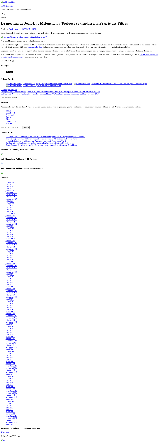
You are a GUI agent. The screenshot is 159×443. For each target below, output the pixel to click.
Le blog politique (7, 6)
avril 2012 (9, 408)
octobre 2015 (10, 320)
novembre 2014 (11, 343)
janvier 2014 (10, 364)
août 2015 (9, 324)
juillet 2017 (10, 276)
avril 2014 (9, 357)
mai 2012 (9, 405)
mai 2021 (9, 184)
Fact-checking (11, 121)
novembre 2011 (11, 418)
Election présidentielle (9, 90)
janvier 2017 (10, 289)
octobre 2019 (10, 222)
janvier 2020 (10, 216)
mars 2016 (9, 309)
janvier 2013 (10, 389)
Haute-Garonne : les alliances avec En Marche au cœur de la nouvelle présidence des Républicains (42, 145)
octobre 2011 (10, 420)
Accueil (8, 111)
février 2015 (10, 337)
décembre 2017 (11, 266)
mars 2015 (9, 335)
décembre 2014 (11, 341)
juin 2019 (9, 230)
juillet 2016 (10, 301)
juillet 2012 (10, 401)
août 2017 (9, 274)
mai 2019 (9, 232)
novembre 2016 (11, 293)
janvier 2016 (10, 314)
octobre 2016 (10, 295)
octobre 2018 (10, 247)
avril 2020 (9, 209)
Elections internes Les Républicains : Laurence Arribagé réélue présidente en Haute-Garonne (40, 143)
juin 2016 (9, 303)
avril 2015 (9, 332)
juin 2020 (9, 205)
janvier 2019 (10, 241)
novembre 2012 (11, 393)
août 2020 (9, 201)
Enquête (9, 117)
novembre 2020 (11, 195)
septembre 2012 (11, 397)
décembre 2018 (11, 243)
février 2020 (10, 213)
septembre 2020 (11, 199)
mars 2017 (9, 284)
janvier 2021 (10, 191)
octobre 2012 (10, 395)
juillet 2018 (10, 251)
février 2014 (10, 362)
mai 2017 (9, 280)
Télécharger (5, 432)
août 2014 (9, 349)
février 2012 (10, 412)
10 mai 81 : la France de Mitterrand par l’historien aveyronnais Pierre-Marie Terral (36, 141)
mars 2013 (9, 385)
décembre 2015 (11, 316)
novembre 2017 (11, 268)
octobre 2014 (10, 345)
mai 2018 (9, 255)
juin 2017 (9, 278)
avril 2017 (9, 282)
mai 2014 (9, 355)
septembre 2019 (11, 224)
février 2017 (10, 287)
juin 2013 (9, 378)
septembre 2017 (11, 272)
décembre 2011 (11, 416)
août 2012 (9, 399)
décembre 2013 (11, 366)
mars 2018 (9, 259)
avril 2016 (9, 307)
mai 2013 (9, 380)
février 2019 (10, 239)
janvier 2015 (10, 339)
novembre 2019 (11, 220)
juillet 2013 (10, 376)
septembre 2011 (11, 422)
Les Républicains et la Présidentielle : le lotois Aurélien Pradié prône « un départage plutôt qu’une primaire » (45, 137)
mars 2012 (9, 410)
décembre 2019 (11, 218)
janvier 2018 (10, 264)
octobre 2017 (10, 270)
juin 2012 (9, 403)
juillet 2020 (10, 203)
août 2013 (9, 374)
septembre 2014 (11, 347)
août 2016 (9, 299)
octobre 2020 (10, 197)
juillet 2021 (10, 182)
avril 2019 (9, 234)
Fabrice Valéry (14, 29)
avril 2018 (9, 257)
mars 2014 (9, 360)
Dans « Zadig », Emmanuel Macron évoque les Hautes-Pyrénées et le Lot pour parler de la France (42, 139)
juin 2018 (9, 253)
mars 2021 (9, 188)
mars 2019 (9, 236)
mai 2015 (9, 330)
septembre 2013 (11, 372)
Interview (9, 123)
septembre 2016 (11, 297)
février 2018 (10, 261)
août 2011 (9, 424)
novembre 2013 (11, 368)
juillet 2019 (10, 228)
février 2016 (10, 312)
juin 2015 (9, 328)
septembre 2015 (11, 322)
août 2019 (9, 226)
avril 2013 (9, 383)
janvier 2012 (10, 414)
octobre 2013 (10, 370)
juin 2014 (9, 353)
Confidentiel (10, 113)
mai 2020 (9, 207)
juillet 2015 (10, 326)
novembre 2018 (11, 245)
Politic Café (10, 115)
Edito (8, 119)
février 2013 (10, 387)
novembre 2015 (11, 318)
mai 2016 (9, 305)
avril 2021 (9, 186)
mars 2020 (9, 211)
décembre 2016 (11, 291)
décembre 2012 (11, 391)
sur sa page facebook (35, 47)
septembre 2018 (11, 249)
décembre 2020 (11, 193)
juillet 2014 (10, 351)
